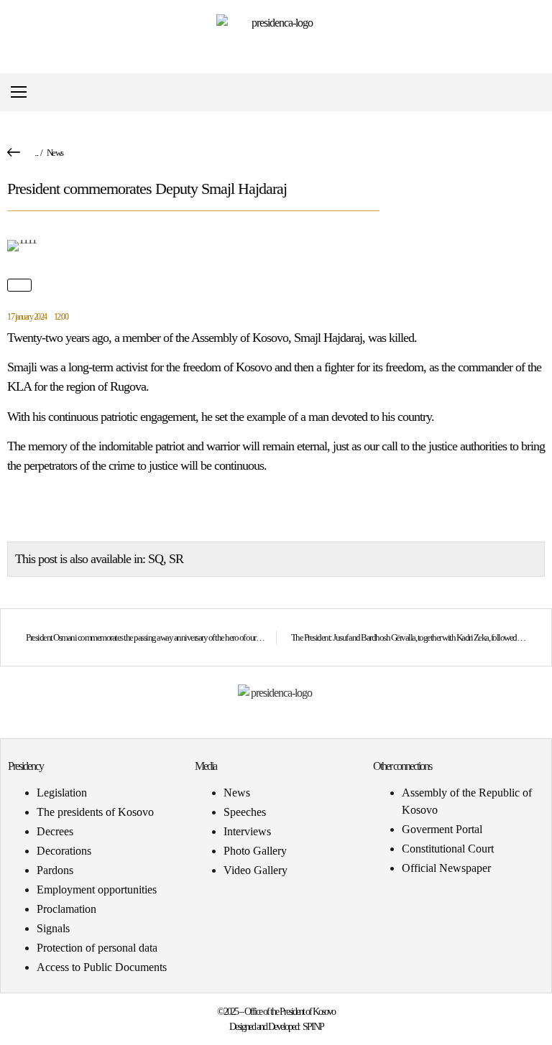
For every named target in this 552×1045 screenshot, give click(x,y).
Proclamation (66, 909)
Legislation (62, 792)
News (55, 152)
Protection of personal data (97, 948)
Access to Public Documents (102, 967)
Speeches (245, 812)
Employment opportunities (97, 889)
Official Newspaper (446, 868)
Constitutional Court (448, 848)
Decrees (55, 831)
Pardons (55, 870)
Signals (53, 928)
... (36, 152)
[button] (533, 92)
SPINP (313, 1026)
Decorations (64, 851)
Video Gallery (256, 870)
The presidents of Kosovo (95, 812)
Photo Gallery (255, 851)
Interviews (247, 831)
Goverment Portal (442, 829)
